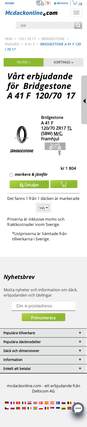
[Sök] (78, 26)
